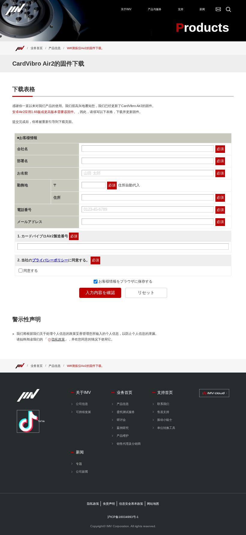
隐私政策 (58, 339)
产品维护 (122, 435)
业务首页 (37, 48)
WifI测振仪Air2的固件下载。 (85, 48)
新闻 (80, 452)
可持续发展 (83, 412)
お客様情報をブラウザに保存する (125, 281)
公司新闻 (82, 471)
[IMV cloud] (214, 393)
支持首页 (165, 392)
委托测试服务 (125, 412)
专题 (79, 463)
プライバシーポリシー (50, 260)
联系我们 (163, 404)
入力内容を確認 (100, 292)
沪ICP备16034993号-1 (123, 517)
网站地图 (153, 503)
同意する (30, 271)
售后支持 (163, 412)
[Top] (19, 48)
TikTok (38, 421)
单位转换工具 (166, 427)
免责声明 (109, 503)
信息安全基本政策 (131, 503)
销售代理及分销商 (128, 443)
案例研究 (122, 427)
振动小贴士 (164, 419)
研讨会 (121, 419)
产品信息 (55, 48)
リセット (146, 292)
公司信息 (82, 404)
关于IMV (83, 392)
